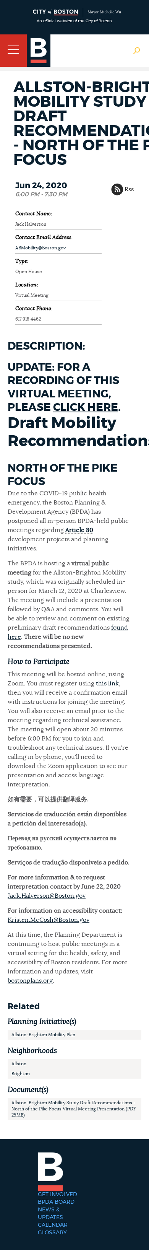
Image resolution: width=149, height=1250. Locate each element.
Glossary (52, 1232)
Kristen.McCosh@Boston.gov (48, 920)
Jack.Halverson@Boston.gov (47, 896)
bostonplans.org (30, 981)
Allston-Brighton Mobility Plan (43, 1034)
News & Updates (50, 1213)
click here (85, 407)
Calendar (53, 1225)
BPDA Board (56, 1202)
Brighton (20, 1073)
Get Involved (57, 1194)
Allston (18, 1063)
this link (107, 683)
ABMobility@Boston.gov (40, 248)
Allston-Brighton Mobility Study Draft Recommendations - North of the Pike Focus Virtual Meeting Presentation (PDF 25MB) (73, 1108)
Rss (129, 189)
